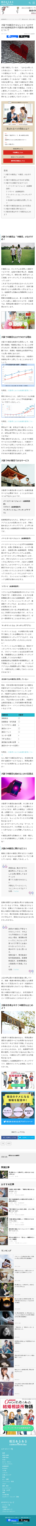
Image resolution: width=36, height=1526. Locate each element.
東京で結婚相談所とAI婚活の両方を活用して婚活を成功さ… (21, 1200)
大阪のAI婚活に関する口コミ (15, 209)
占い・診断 (5, 1479)
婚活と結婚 (5, 1455)
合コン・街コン (6, 1462)
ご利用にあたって (7, 1509)
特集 (3, 1477)
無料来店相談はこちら (18, 161)
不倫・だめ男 (6, 1490)
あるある (4, 1468)
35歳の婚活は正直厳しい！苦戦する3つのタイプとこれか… (21, 1220)
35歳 (22, 1222)
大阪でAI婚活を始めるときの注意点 (18, 206)
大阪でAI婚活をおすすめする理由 (17, 180)
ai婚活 (8, 1143)
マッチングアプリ (7, 1464)
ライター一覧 (6, 1505)
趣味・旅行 (5, 1486)
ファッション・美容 (8, 1481)
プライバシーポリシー (8, 1511)
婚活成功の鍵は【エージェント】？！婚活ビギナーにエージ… (21, 1230)
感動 (3, 1492)
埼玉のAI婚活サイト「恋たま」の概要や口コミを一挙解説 (21, 1238)
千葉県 (11, 1213)
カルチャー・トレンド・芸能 (10, 1496)
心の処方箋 (5, 1494)
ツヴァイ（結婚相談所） (16, 192)
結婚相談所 (21, 1203)
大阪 (3, 1143)
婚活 (16, 1203)
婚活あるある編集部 (29, 33)
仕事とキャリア (6, 1475)
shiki (16, 1233)
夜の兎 (16, 1176)
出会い (4, 1459)
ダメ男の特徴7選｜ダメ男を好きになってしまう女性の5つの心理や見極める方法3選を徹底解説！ (24, 1314)
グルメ (4, 1483)
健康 (3, 1453)
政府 (16, 1193)
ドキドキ (4, 1472)
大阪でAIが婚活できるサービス (16, 183)
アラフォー (16, 1222)
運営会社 (4, 1507)
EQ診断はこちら (18, 152)
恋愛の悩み (5, 1457)
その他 (4, 1470)
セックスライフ (6, 1488)
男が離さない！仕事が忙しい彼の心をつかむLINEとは (21, 1173)
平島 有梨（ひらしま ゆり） (21, 1204)
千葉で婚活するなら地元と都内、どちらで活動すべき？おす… (21, 1210)
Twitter (16, 891)
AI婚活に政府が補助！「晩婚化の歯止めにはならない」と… (21, 1190)
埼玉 (16, 1241)
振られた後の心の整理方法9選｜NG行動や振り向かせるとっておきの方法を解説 (24, 1300)
